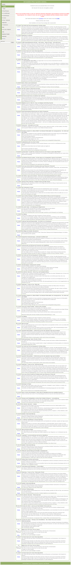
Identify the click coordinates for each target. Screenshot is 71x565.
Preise (3, 27)
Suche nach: (2, 41)
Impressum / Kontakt (5, 34)
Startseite (3, 4)
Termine (4, 6)
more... (18, 535)
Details (18, 29)
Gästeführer (41, 18)
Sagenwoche (4, 22)
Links (3, 31)
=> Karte (3, 8)
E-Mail (57, 18)
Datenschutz (4, 36)
